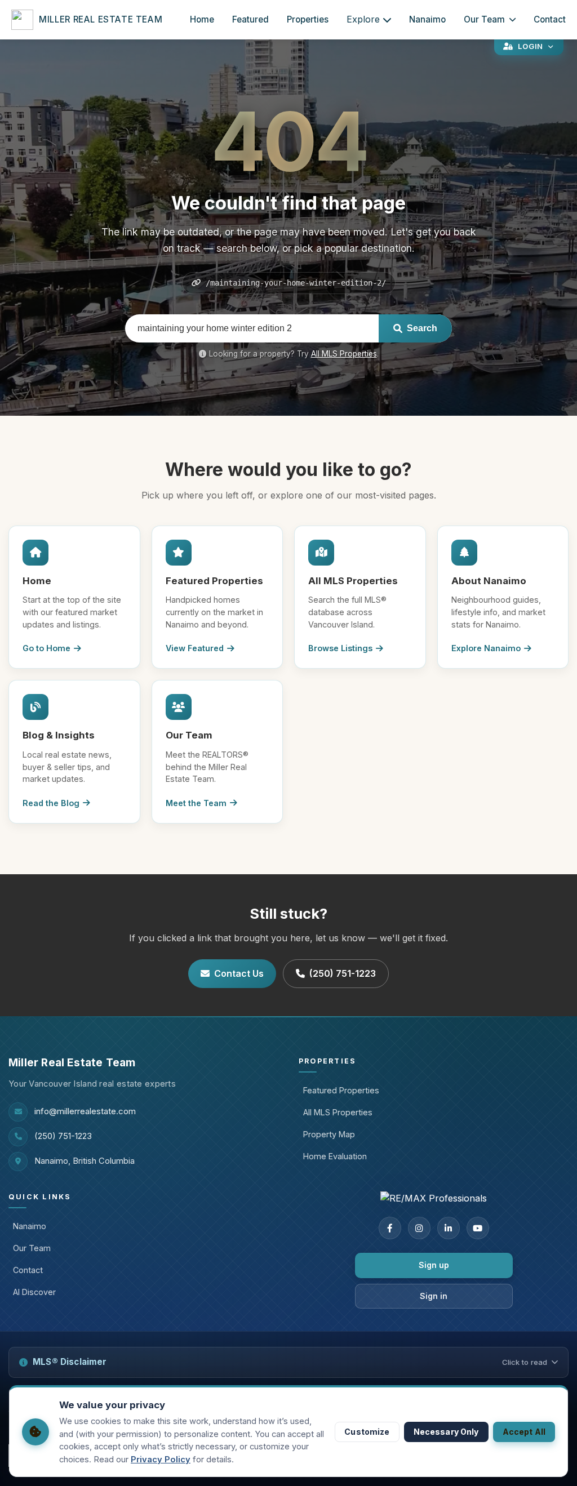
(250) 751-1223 (342, 973)
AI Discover (34, 1292)
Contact (550, 19)
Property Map (329, 1134)
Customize (366, 1431)
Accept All (524, 1431)
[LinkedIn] (448, 1228)
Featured (250, 19)
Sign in (433, 1296)
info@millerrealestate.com (85, 1111)
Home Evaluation (335, 1156)
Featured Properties (341, 1090)
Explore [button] (363, 19)
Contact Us (239, 973)
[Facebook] (390, 1228)
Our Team (484, 19)
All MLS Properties (344, 353)
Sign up (434, 1265)
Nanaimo (427, 19)
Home (202, 19)
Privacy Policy (160, 1459)
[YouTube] (478, 1228)
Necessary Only (446, 1431)
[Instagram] (419, 1228)
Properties (308, 19)
